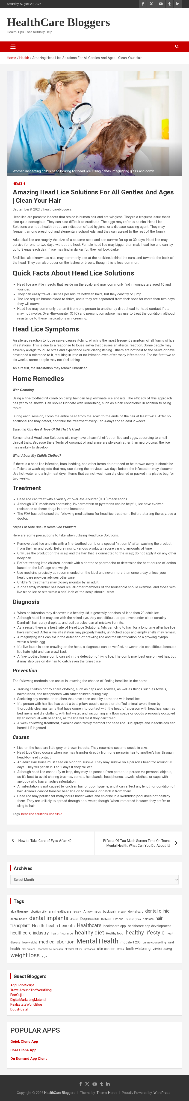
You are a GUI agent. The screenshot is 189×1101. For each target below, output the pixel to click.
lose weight (29, 942)
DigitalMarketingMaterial (28, 1000)
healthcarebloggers (57, 209)
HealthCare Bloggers (58, 22)
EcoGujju (17, 995)
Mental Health (97, 941)
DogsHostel (19, 1009)
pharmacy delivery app (50, 949)
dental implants (48, 918)
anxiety (77, 911)
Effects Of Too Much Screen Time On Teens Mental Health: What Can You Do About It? (137, 843)
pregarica (89, 949)
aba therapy (19, 911)
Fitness (118, 919)
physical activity (73, 949)
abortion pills (39, 911)
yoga (44, 956)
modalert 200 (131, 942)
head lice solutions (34, 814)
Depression (89, 919)
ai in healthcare (60, 912)
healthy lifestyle (145, 932)
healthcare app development (149, 926)
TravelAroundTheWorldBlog (31, 990)
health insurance (62, 933)
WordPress (162, 1093)
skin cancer (106, 949)
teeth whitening (138, 948)
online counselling (154, 942)
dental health (18, 919)
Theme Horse (107, 1093)
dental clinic (157, 911)
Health (19, 184)
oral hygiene (28, 949)
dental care (135, 911)
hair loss (148, 919)
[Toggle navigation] (13, 46)
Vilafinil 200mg (162, 949)
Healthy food (115, 933)
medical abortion (56, 942)
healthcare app (114, 926)
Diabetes (106, 919)
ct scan (122, 911)
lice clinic (55, 814)
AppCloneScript (22, 985)
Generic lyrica (133, 919)
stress (120, 949)
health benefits (60, 925)
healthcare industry (29, 933)
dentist (74, 919)
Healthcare (89, 925)
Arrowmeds (92, 912)
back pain (109, 911)
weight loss (25, 955)
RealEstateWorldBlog (26, 1004)
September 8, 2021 (27, 209)
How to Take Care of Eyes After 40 (44, 841)
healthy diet (89, 932)
